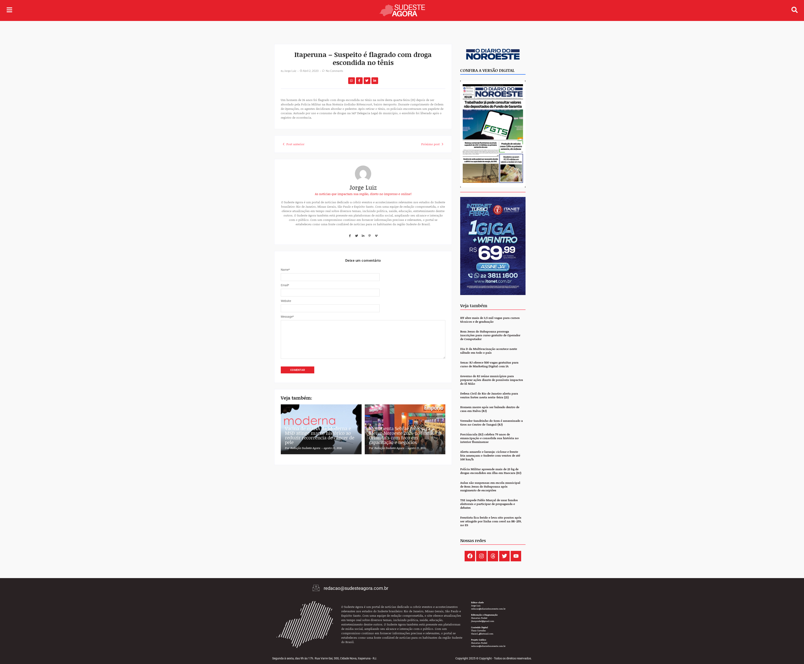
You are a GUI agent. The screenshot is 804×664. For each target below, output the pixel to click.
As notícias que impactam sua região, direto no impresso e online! (363, 194)
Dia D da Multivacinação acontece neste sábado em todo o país (488, 351)
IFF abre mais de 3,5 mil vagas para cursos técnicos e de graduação (490, 320)
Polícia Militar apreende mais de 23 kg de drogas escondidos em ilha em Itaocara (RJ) (490, 471)
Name (285, 269)
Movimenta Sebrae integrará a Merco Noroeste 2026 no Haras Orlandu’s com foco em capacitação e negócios (401, 435)
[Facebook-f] (350, 235)
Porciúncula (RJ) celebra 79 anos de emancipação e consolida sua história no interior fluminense (489, 438)
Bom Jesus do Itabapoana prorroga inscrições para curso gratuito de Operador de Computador (490, 335)
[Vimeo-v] (376, 235)
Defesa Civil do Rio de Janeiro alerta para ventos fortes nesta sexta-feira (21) (489, 395)
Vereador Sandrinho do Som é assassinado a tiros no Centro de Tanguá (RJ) (491, 423)
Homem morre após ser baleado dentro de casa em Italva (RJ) (489, 409)
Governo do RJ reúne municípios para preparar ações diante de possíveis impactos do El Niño (491, 380)
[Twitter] (356, 235)
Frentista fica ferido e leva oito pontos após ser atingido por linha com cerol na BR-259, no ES (491, 521)
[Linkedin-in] (363, 235)
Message (287, 316)
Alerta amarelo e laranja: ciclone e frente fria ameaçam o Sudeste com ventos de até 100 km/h (490, 455)
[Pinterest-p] (369, 235)
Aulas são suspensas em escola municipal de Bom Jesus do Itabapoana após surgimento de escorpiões (490, 486)
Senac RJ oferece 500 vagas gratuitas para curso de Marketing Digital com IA (489, 364)
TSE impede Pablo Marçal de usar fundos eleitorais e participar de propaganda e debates (489, 504)
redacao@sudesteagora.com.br (356, 588)
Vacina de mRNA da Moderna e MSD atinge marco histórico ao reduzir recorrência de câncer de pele (319, 435)
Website (286, 300)
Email (285, 285)
